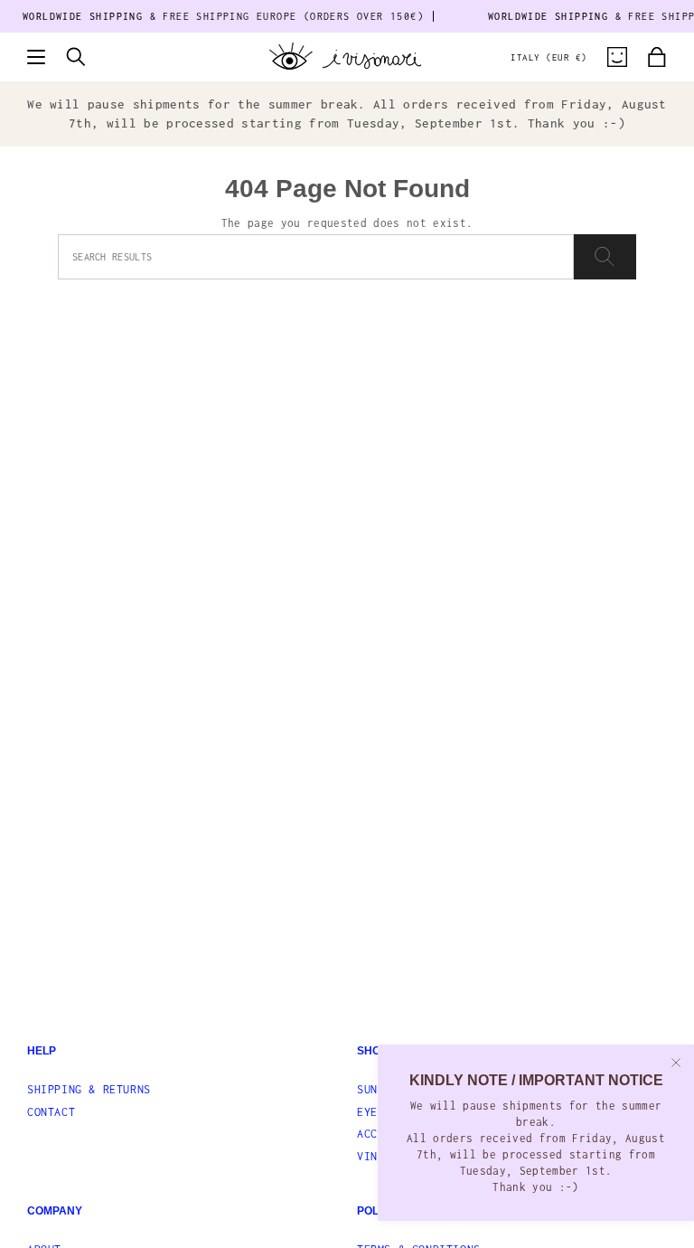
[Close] (675, 1062)
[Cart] (657, 57)
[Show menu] (36, 57)
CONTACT (51, 1112)
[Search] (605, 256)
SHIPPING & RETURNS (89, 1089)
